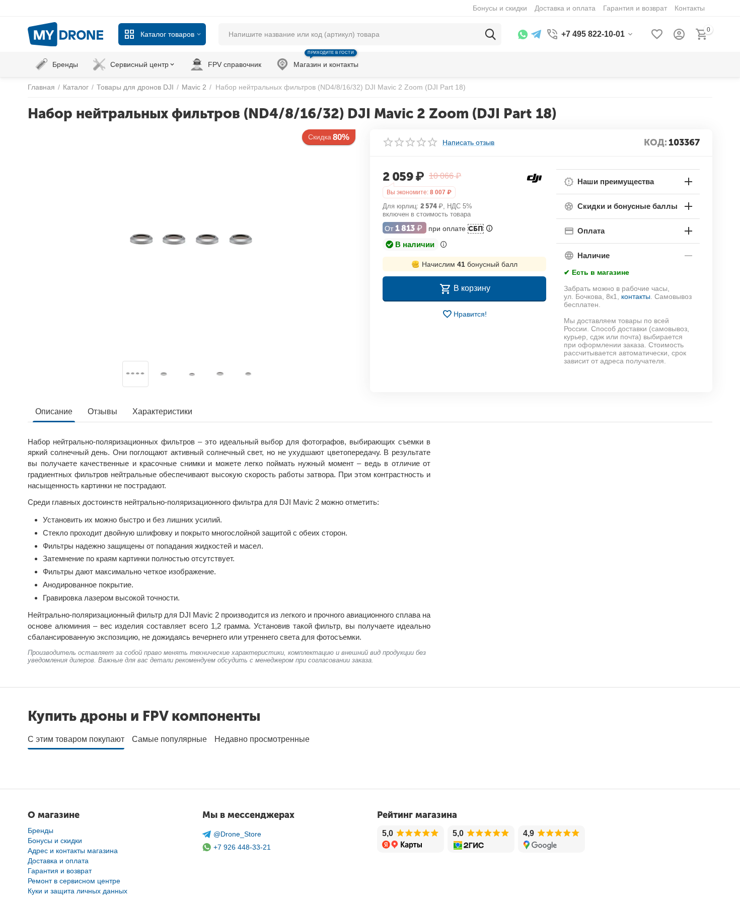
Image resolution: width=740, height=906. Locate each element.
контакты (635, 296)
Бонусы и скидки (55, 841)
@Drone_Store (237, 834)
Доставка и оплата (58, 861)
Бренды (40, 830)
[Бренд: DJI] (534, 177)
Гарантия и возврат (60, 871)
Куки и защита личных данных (77, 891)
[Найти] (490, 34)
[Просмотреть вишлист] (656, 34)
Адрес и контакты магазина (73, 851)
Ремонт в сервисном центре (74, 881)
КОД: (655, 142)
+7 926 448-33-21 (242, 847)
